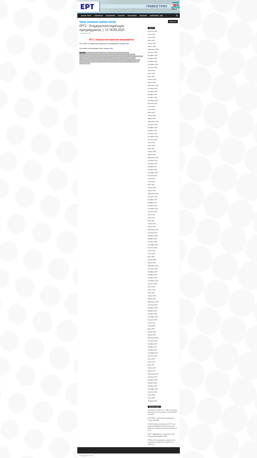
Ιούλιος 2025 (151, 70)
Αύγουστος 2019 (152, 284)
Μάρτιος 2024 (152, 118)
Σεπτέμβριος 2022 (153, 172)
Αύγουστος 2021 (152, 211)
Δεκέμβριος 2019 (152, 272)
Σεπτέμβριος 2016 (153, 389)
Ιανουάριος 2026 (152, 52)
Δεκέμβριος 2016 (152, 380)
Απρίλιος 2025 (152, 79)
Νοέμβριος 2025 (152, 58)
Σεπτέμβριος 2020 (153, 244)
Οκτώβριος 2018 (152, 314)
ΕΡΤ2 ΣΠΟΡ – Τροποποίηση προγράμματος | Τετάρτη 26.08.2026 (161, 419)
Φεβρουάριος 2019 (153, 302)
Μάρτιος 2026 (152, 46)
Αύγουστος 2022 (152, 175)
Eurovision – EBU (156, 16)
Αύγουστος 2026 (152, 31)
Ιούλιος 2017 (151, 359)
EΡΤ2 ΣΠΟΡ (82, 22)
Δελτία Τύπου (86, 16)
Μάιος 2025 (151, 76)
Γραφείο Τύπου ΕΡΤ (92, 22)
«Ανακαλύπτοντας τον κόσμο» (120, 52)
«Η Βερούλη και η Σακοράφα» (127, 54)
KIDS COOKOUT (117, 58)
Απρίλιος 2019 (152, 296)
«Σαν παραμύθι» (84, 58)
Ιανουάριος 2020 (152, 269)
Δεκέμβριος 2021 (152, 199)
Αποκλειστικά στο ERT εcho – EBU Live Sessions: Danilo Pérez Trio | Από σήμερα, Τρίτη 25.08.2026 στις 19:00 (162, 412)
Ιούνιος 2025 (151, 73)
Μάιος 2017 (151, 365)
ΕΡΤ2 (138, 60)
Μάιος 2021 (151, 220)
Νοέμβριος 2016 (152, 383)
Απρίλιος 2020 (152, 259)
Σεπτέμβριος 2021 (153, 208)
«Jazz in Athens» (90, 52)
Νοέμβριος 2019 (152, 275)
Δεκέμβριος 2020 (152, 235)
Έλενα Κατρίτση (102, 60)
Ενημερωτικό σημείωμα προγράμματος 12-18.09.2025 (121, 60)
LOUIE (123, 58)
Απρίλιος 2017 (152, 368)
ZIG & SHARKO (83, 60)
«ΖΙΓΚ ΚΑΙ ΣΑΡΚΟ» (114, 54)
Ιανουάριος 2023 (152, 160)
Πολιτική (121, 16)
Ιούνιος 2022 (151, 181)
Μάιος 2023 (151, 148)
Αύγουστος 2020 (152, 247)
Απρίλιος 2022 (152, 187)
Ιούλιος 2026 (151, 34)
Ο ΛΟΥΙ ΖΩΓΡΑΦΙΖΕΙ (103, 61)
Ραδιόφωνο (110, 16)
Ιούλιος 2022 (151, 178)
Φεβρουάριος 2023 (153, 157)
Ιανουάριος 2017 (152, 377)
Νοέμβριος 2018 (152, 311)
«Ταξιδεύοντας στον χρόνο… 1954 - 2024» (101, 58)
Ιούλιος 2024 (151, 106)
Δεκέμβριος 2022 (152, 163)
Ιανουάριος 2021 (152, 232)
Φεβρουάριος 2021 (153, 229)
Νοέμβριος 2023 (152, 130)
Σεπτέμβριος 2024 (153, 100)
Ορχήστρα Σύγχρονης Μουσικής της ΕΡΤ (120, 61)
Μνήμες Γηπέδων (92, 61)
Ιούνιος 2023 (151, 145)
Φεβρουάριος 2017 (153, 374)
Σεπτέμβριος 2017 (153, 353)
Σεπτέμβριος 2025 (153, 64)
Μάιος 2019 (151, 293)
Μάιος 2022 (151, 184)
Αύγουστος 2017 (152, 356)
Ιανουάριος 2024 (152, 124)
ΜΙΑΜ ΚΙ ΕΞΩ (83, 61)
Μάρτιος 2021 (152, 226)
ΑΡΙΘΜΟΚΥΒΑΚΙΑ (92, 60)
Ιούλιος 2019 (151, 287)
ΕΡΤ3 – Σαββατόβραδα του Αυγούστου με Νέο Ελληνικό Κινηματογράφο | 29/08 (161, 435)
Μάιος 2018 (151, 329)
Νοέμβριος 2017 (152, 347)
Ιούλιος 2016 (151, 395)
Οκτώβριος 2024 (152, 97)
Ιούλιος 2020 (151, 250)
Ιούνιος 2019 (151, 290)
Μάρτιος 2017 (152, 371)
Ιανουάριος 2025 (152, 88)
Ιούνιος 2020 (151, 253)
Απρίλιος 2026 (152, 43)
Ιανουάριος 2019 (152, 305)
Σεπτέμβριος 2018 (153, 317)
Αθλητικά (143, 16)
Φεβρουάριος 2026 (153, 49)
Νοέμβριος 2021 (152, 202)
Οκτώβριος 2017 (152, 350)
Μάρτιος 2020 (152, 263)
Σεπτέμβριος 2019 (153, 281)
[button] (177, 15)
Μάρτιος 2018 (152, 335)
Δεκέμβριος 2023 (152, 127)
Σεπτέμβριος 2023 (153, 136)
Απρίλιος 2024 (152, 115)
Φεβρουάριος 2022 (153, 193)
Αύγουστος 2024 (152, 103)
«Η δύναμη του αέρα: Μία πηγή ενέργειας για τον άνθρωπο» (95, 56)
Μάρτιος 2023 (152, 154)
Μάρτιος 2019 (152, 299)
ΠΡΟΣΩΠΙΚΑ (135, 61)
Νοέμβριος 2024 (152, 94)
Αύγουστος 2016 (152, 392)
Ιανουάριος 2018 (152, 341)
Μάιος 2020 (151, 256)
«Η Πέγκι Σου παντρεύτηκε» (119, 56)
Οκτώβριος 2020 (152, 241)
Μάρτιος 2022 (152, 190)
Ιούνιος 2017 (151, 362)
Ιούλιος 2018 (151, 323)
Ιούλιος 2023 (151, 142)
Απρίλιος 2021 (152, 223)
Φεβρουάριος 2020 (153, 266)
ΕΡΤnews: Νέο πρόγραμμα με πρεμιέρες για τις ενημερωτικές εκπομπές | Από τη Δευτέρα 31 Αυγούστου (161, 442)
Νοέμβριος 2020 (152, 238)
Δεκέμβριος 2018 (152, 308)
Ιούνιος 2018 (151, 326)
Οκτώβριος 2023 (152, 133)
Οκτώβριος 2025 (152, 61)
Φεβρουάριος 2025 (153, 85)
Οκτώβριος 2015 (152, 401)
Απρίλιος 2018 (152, 332)
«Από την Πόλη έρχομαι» (86, 54)
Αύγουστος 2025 (152, 67)
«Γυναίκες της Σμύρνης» (101, 54)
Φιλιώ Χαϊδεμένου (84, 63)
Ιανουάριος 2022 (152, 196)
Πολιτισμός (132, 16)
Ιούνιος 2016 (151, 398)
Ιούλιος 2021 (151, 214)
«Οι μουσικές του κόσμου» (135, 56)
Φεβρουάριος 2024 (153, 121)
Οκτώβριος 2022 (152, 169)
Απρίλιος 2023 (152, 151)
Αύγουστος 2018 (152, 320)
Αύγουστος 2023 (152, 139)
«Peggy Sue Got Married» (103, 52)
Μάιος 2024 (151, 112)
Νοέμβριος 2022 (152, 166)
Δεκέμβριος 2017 (152, 344)
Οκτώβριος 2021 (152, 205)
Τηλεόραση (98, 16)
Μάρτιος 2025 (152, 82)
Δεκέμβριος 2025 (152, 55)
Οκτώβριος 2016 (152, 386)
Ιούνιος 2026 (151, 37)
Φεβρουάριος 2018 (153, 338)
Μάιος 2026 (151, 40)
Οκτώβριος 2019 (152, 278)
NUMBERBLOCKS (131, 58)
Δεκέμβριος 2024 (152, 91)
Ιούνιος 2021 (151, 217)
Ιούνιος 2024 (151, 109)
